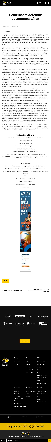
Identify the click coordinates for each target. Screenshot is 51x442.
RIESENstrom (17, 403)
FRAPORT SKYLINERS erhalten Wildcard (12, 290)
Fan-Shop (10, 440)
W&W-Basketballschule (20, 406)
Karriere (39, 399)
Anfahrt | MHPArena (42, 391)
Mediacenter (40, 416)
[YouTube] (40, 3)
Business (29, 387)
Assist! (16, 400)
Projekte (17, 387)
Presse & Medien (41, 402)
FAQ (38, 396)
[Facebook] (45, 3)
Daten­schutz (17, 364)
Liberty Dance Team (42, 375)
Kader (27, 361)
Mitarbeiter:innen (41, 361)
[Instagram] (42, 3)
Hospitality (28, 396)
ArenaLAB (16, 393)
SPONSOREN (25, 341)
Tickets (11, 416)
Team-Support (29, 372)
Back (5, 280)
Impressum (17, 361)
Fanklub (39, 369)
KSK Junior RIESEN (42, 377)
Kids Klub (39, 372)
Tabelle (27, 367)
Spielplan (28, 364)
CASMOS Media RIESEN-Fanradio (18, 397)
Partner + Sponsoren (31, 391)
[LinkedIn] (37, 3)
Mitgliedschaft (40, 364)
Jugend (39, 367)
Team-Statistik (29, 369)
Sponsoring (28, 393)
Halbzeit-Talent (41, 380)
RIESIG (16, 440)
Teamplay (16, 391)
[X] (29, 426)
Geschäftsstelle (41, 393)
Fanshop (25, 416)
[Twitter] (48, 3)
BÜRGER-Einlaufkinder (42, 383)
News (16, 358)
